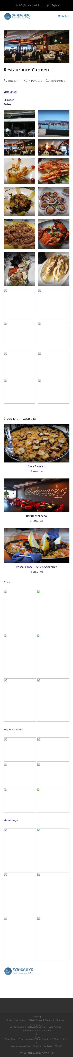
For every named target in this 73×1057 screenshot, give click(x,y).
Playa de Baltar (61, 1039)
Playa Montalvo (26, 1039)
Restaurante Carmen (36, 1027)
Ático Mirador (20, 1020)
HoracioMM (14, 80)
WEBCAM (58, 1046)
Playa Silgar (10, 1039)
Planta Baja (11, 820)
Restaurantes (58, 80)
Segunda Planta (13, 729)
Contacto (48, 1046)
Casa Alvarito (36, 466)
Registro (37, 1046)
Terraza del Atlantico (54, 1020)
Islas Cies (25, 1046)
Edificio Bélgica (35, 1020)
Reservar (35, 1016)
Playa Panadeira (43, 1039)
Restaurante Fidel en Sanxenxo (36, 567)
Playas (36, 1037)
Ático (7, 581)
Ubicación (9, 99)
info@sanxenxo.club (29, 5)
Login (47, 5)
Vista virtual (10, 91)
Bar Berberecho (36, 516)
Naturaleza (16, 1046)
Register (55, 5)
